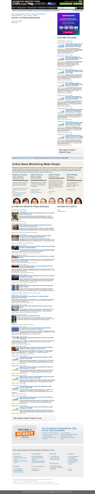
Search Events (35, 469)
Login (70, 469)
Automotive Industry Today (26, 1)
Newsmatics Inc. (16, 482)
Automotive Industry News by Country (20, 188)
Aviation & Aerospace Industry (31, 282)
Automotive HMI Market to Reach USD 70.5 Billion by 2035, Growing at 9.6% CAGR (74, 71)
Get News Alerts (42, 8)
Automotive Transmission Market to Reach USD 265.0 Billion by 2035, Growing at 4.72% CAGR (74, 45)
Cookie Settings (56, 483)
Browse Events (35, 470)
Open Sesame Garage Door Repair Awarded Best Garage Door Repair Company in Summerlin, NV (36, 225)
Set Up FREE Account (66, 4)
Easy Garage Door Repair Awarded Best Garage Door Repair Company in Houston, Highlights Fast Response (35, 236)
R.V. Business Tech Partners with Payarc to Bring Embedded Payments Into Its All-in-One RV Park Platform (35, 328)
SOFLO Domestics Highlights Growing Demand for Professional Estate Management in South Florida (30, 296)
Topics (25, 15)
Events (50, 192)
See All (71, 41)
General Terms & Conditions (40, 483)
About (13, 8)
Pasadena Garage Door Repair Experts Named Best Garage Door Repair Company (36, 286)
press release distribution (45, 479)
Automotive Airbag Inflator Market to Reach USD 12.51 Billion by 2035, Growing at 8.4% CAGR (74, 124)
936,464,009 (46, 10)
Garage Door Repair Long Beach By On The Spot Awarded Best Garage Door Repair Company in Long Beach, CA (36, 347)
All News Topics (17, 456)
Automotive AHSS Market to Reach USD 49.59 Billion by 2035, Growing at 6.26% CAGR (73, 58)
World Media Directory (41, 13)
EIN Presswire (51, 191)
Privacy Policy (72, 462)
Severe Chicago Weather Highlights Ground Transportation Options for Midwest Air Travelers (37, 276)
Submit (67, 41)
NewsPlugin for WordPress (36, 192)
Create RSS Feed (34, 191)
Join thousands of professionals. (57, 428)
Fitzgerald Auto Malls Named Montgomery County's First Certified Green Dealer (37, 338)
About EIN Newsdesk (74, 456)
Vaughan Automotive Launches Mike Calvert (28, 316)
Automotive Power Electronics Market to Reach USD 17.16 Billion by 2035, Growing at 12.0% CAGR (74, 137)
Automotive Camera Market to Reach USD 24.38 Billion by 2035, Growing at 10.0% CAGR (73, 98)
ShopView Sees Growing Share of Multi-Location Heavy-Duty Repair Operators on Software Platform (37, 247)
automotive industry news (22, 158)
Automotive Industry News (17, 15)
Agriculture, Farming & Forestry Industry (26, 252)
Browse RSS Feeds (55, 459)
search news (32, 158)
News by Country (22, 8)
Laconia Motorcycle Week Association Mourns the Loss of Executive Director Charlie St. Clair (36, 213)
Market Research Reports (38, 462)
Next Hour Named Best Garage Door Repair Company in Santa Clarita (36, 306)
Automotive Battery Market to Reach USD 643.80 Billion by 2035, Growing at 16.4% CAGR (74, 84)
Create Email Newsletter (35, 189)
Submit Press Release (37, 456)
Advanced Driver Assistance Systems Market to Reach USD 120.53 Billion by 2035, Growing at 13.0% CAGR (37, 377)
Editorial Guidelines (73, 461)
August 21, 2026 (65, 42)
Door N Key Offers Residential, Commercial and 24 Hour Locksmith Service (37, 256)
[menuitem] (21, 458)
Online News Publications (18, 194)
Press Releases (51, 8)
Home (13, 13)
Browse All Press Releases (38, 461)
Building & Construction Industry (31, 232)
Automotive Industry (68, 53)
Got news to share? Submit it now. (67, 150)
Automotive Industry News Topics (19, 192)
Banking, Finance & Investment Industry (33, 292)
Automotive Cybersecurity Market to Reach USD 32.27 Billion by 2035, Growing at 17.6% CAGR (74, 111)
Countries (28, 13)
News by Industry (32, 8)
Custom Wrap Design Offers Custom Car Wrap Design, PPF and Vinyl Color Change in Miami (36, 266)
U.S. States (33, 13)
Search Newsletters (18, 470)
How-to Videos (72, 458)
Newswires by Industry (20, 13)
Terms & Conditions (73, 459)
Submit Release (78, 4)
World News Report (16, 195)
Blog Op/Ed (53, 469)
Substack (35, 480)
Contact (81, 8)
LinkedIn (29, 480)
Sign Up (70, 470)
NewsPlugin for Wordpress (56, 467)
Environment (28, 344)
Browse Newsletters (18, 472)
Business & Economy (30, 243)
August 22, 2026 (19, 211)
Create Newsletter (18, 469)
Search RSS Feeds (54, 458)
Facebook (25, 480)
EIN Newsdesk (29, 479)
